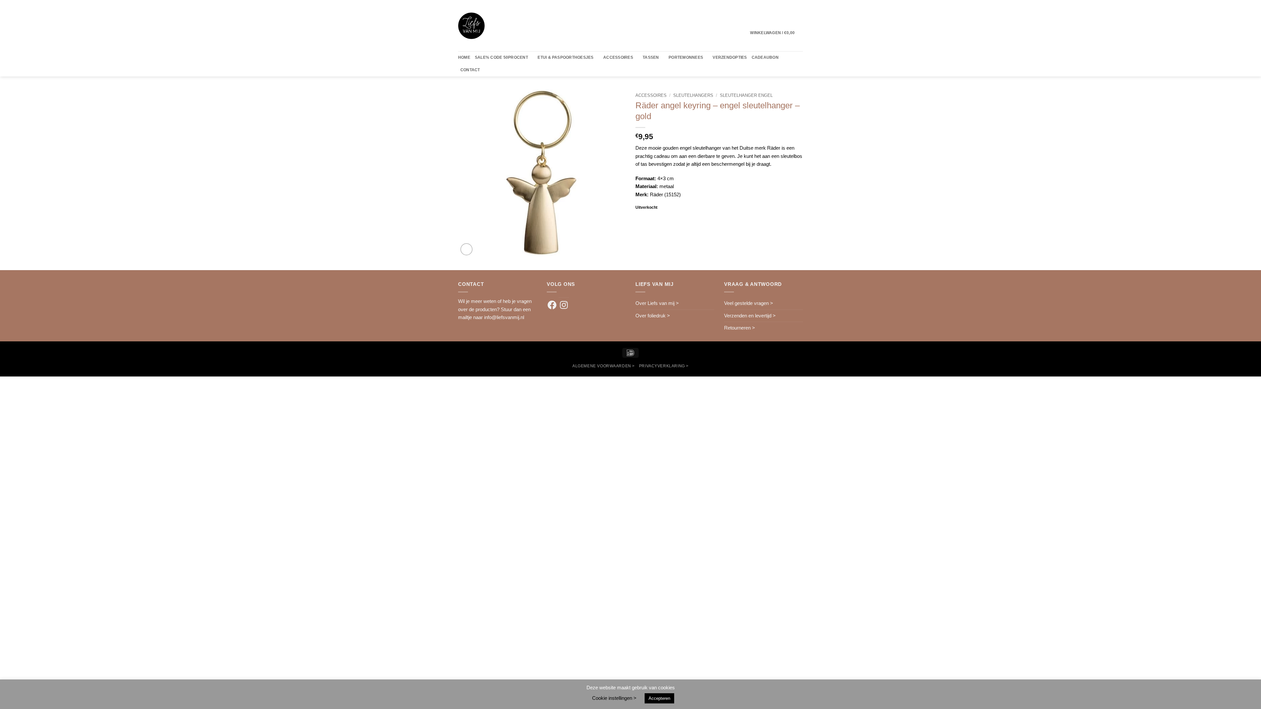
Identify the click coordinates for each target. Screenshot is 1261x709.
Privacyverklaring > (664, 366)
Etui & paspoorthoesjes (565, 57)
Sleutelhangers (693, 95)
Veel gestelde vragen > (748, 303)
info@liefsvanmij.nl (504, 317)
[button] (776, 33)
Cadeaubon (765, 57)
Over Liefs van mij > (657, 303)
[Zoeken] (487, 70)
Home (464, 57)
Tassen (651, 57)
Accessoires (618, 57)
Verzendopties (730, 57)
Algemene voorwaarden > (603, 366)
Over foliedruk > (652, 315)
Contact (470, 70)
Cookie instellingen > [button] (614, 698)
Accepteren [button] (659, 698)
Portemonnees (686, 57)
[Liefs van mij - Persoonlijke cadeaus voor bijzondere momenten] (471, 25)
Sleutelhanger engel (746, 95)
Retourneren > (739, 328)
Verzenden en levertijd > (750, 315)
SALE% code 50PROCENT (501, 57)
